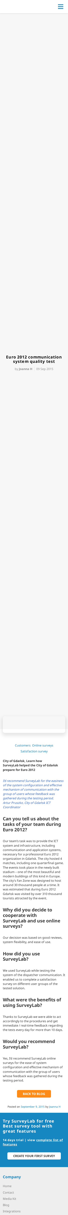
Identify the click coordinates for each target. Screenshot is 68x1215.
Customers (23, 745)
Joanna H (54, 1106)
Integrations (12, 1211)
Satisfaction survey (34, 751)
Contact (8, 1192)
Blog (6, 1205)
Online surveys (42, 745)
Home (7, 1186)
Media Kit (9, 1199)
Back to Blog (34, 1094)
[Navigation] (60, 6)
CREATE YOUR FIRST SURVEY (34, 1156)
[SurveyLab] (20, 6)
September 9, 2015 (33, 1106)
